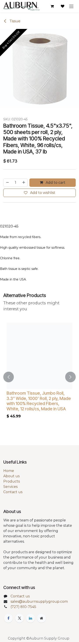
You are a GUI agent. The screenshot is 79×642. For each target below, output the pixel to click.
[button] (8, 377)
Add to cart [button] (55, 182)
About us (11, 476)
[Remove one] (7, 183)
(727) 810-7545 (23, 607)
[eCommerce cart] (52, 6)
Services (10, 487)
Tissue (14, 21)
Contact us (12, 492)
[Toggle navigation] (71, 6)
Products (11, 481)
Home (8, 471)
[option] (39, 377)
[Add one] (24, 183)
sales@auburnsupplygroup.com (39, 601)
